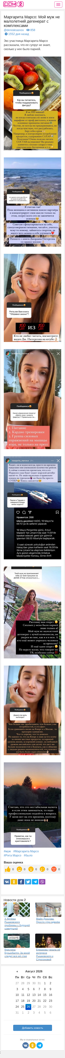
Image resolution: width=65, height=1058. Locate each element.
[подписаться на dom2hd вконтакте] (25, 1045)
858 (32, 30)
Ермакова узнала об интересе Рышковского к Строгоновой (48, 954)
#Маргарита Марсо (26, 851)
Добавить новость (32, 1027)
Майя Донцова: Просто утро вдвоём (48, 920)
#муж (7, 851)
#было (28, 855)
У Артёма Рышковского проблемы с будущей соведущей (17, 923)
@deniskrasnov (14, 30)
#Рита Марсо (12, 855)
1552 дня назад (18, 34)
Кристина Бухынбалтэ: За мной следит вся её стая (17, 953)
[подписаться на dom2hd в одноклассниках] (32, 1045)
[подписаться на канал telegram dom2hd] (39, 1045)
